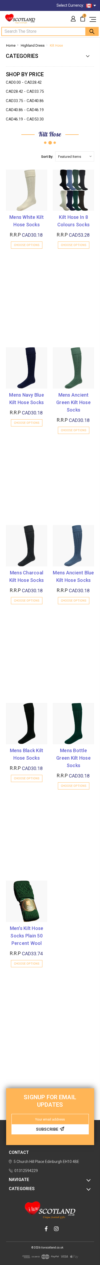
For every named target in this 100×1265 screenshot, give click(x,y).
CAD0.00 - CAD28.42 (24, 82)
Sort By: (47, 157)
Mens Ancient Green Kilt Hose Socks (73, 402)
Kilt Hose (56, 45)
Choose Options (26, 245)
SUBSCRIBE (47, 1129)
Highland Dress (33, 45)
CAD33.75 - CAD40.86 (25, 100)
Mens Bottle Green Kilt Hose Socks (73, 758)
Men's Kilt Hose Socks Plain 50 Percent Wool (26, 935)
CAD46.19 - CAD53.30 (25, 119)
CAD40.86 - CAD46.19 (25, 109)
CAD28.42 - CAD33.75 (25, 91)
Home (10, 45)
